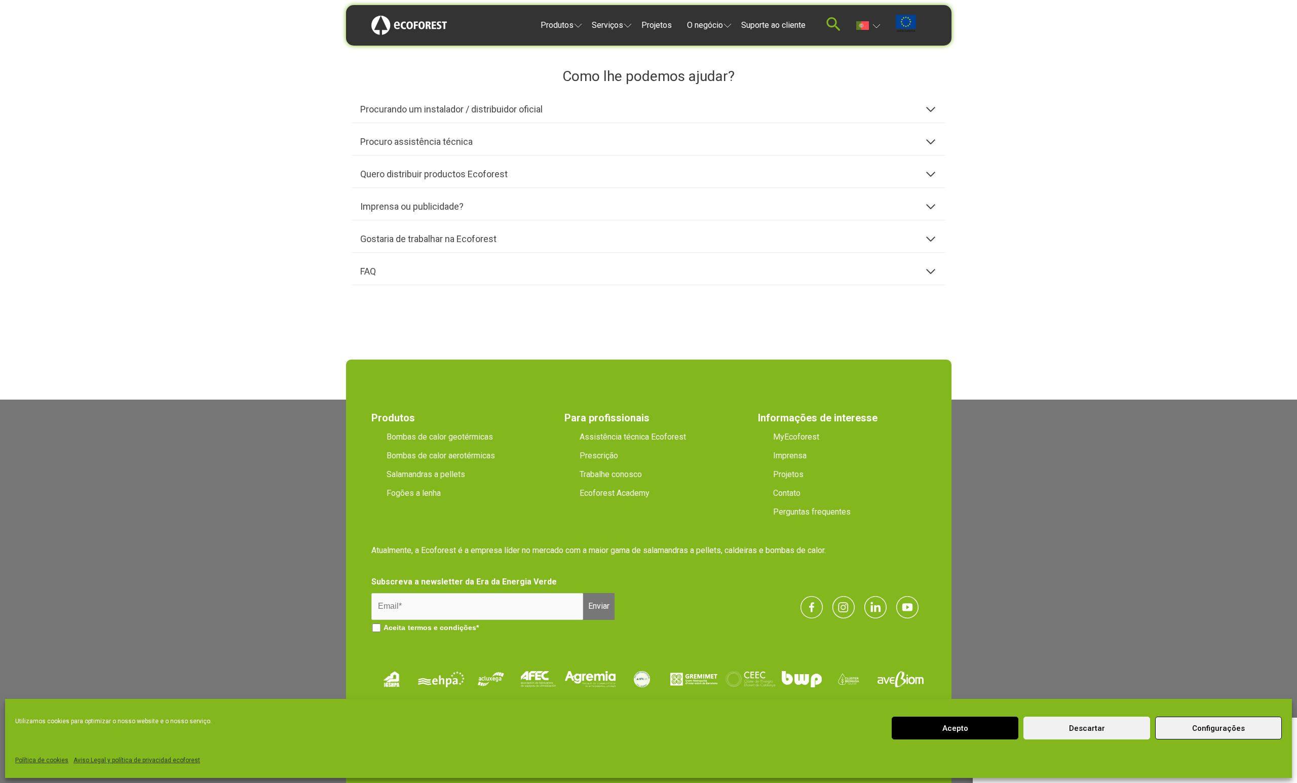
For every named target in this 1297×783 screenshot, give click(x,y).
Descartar (1087, 728)
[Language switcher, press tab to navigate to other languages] (868, 25)
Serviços (607, 25)
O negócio (705, 25)
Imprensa (790, 455)
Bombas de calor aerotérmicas (441, 455)
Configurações (1218, 728)
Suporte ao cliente (773, 25)
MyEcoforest (796, 437)
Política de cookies (41, 760)
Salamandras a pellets (426, 474)
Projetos (656, 25)
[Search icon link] (833, 27)
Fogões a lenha (414, 493)
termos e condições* (443, 627)
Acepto (955, 728)
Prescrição (599, 455)
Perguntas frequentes (812, 512)
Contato (786, 493)
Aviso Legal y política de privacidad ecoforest (136, 760)
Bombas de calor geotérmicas (440, 437)
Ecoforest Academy (615, 493)
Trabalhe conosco (611, 474)
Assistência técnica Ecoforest (633, 437)
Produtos (557, 25)
